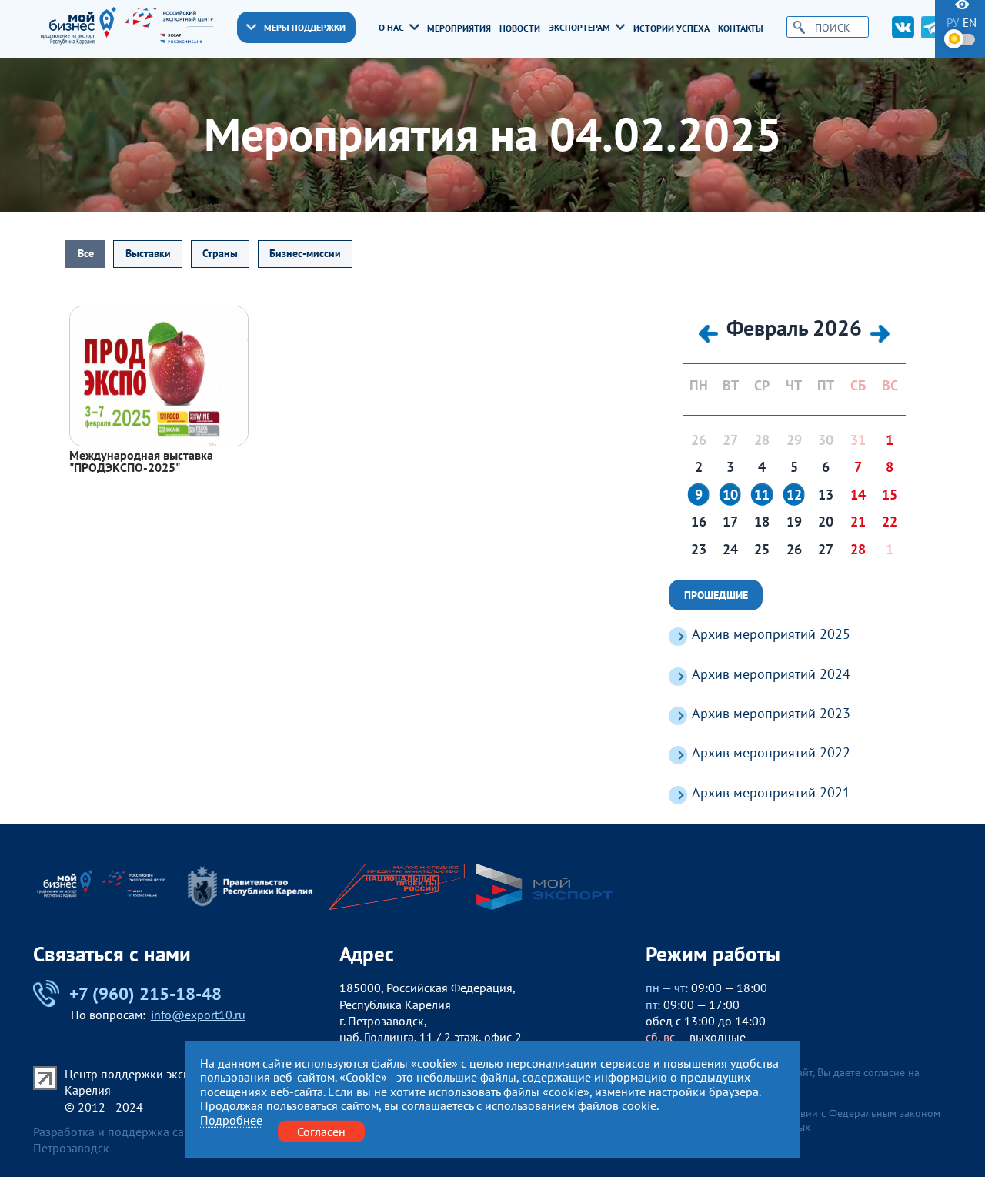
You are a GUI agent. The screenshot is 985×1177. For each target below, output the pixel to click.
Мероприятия (459, 27)
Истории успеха (671, 27)
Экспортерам (579, 27)
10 (730, 495)
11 (762, 495)
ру (953, 22)
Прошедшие (716, 595)
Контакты (740, 27)
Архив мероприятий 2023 (771, 713)
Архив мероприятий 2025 (771, 634)
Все (86, 253)
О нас (391, 27)
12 (794, 495)
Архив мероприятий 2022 (771, 752)
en (970, 22)
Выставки (148, 253)
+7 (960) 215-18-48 (145, 993)
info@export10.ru (198, 1014)
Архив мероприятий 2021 (771, 792)
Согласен (321, 1131)
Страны (220, 253)
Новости (519, 27)
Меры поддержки (305, 27)
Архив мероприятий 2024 (771, 674)
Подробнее (231, 1119)
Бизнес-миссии (305, 253)
